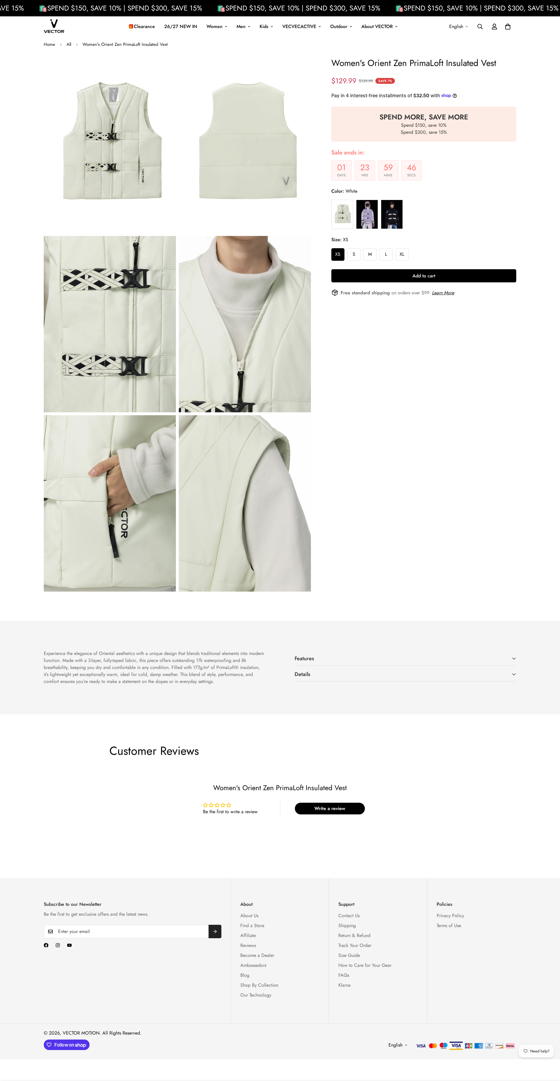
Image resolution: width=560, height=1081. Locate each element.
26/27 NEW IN (180, 26)
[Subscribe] (215, 931)
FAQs (343, 975)
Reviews (248, 945)
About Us (249, 915)
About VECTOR (377, 26)
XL (402, 254)
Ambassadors (253, 965)
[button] (507, 26)
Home (49, 44)
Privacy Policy (450, 915)
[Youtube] (69, 945)
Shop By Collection (259, 985)
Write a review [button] (329, 808)
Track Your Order (354, 945)
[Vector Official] (54, 26)
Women (214, 26)
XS (337, 254)
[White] (342, 214)
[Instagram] (57, 945)
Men (241, 26)
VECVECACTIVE (299, 26)
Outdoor (338, 26)
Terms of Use (449, 925)
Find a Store (252, 925)
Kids (264, 26)
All (68, 44)
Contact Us (349, 915)
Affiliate (248, 935)
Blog (244, 975)
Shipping (347, 925)
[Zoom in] (165, 69)
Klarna (344, 985)
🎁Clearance (141, 26)
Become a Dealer (257, 955)
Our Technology (255, 995)
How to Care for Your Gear (364, 965)
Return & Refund (354, 935)
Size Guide (349, 955)
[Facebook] (46, 945)
